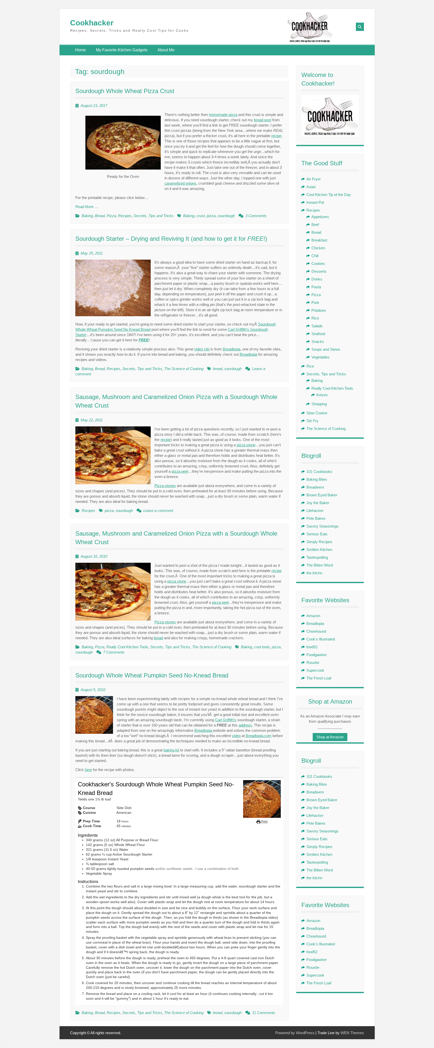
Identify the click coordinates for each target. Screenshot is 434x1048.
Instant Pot (315, 202)
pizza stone (246, 445)
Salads (317, 326)
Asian (311, 187)
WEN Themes (352, 1033)
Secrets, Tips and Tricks (154, 216)
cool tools (262, 647)
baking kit (171, 750)
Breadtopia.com (259, 736)
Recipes (125, 216)
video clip (201, 349)
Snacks (317, 341)
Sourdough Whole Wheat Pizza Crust (124, 91)
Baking (87, 216)
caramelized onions (180, 183)
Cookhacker (92, 23)
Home (80, 50)
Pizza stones (165, 485)
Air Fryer (313, 179)
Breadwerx (315, 487)
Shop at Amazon (330, 737)
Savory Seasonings (322, 526)
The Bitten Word (319, 565)
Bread (100, 216)
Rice (315, 318)
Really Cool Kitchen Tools (127, 647)
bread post (262, 120)
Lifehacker (314, 510)
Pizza (111, 216)
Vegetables (320, 357)
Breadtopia (231, 349)
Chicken (318, 248)
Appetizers (320, 217)
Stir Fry (312, 421)
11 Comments (263, 1013)
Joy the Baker (317, 503)
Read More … (86, 207)
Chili (314, 256)
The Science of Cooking (183, 369)
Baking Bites (316, 479)
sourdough (226, 216)
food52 (311, 647)
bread (217, 369)
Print (263, 821)
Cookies (318, 263)
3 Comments (256, 216)
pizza (211, 216)
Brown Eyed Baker (321, 495)
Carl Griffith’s (225, 720)
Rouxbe (312, 662)
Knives (322, 395)
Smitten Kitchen (319, 549)
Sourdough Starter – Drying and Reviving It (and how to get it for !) (171, 238)
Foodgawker (316, 655)
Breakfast (319, 240)
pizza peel (180, 471)
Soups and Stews (325, 349)
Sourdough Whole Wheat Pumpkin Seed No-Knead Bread (151, 675)
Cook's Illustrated (320, 639)
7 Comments (114, 652)
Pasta (316, 287)
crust (200, 216)
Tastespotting (317, 557)
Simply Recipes (319, 542)
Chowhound (316, 631)
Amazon (313, 616)
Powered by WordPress (294, 1033)
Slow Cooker (317, 413)
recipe (276, 136)
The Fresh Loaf (318, 678)
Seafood (318, 334)
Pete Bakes (315, 518)
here (88, 770)
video (236, 736)
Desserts (319, 271)
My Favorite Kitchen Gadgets (121, 50)
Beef (315, 224)
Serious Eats (317, 534)
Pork (315, 302)
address (245, 725)
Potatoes (318, 310)
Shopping (319, 404)
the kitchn (314, 573)
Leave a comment (158, 510)
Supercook (315, 670)
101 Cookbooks (319, 471)
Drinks (316, 279)
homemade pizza (223, 114)
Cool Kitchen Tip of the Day (328, 194)
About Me (166, 50)
